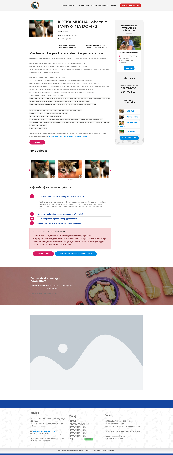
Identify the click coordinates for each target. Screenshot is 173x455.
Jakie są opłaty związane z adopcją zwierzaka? (57, 219)
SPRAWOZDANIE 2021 (78, 430)
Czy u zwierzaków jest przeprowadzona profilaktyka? (60, 214)
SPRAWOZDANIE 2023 (78, 436)
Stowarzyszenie (68, 5)
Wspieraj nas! (83, 5)
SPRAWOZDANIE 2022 (78, 433)
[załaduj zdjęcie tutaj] (70, 169)
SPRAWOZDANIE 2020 (78, 427)
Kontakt (113, 5)
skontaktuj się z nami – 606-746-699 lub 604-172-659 (67, 136)
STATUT (73, 421)
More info (129, 68)
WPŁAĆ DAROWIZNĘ (130, 5)
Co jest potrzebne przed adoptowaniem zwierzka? (59, 223)
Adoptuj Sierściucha (98, 5)
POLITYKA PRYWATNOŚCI (79, 424)
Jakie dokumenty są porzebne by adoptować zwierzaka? (61, 196)
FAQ (71, 439)
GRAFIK (88, 439)
